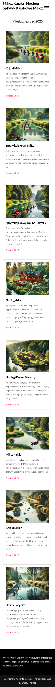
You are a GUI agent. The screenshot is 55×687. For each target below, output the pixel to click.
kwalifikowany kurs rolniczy (15, 658)
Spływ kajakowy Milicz (20, 145)
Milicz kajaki (14, 454)
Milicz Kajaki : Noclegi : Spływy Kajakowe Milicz (23, 5)
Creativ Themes (29, 683)
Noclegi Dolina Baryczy (20, 377)
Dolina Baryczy (15, 605)
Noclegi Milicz (15, 300)
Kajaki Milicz (14, 68)
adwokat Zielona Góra (13, 665)
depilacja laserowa (20, 662)
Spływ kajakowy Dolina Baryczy (26, 222)
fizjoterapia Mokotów (40, 662)
